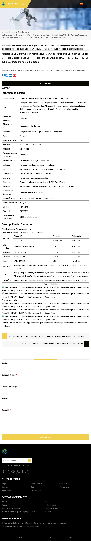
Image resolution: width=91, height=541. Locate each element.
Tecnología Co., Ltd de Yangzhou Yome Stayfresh (20, 526)
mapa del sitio (7, 490)
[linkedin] (8, 472)
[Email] (29, 460)
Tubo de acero (23, 32)
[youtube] (18, 472)
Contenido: (6, 410)
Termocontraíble (52, 508)
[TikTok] (27, 472)
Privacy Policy (36, 490)
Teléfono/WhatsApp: (10, 387)
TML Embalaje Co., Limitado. (56, 523)
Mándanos (47, 83)
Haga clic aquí (24, 466)
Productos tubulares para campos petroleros (18, 512)
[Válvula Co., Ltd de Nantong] (13, 452)
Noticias (5, 487)
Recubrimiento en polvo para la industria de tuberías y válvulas (48, 343)
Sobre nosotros (36, 484)
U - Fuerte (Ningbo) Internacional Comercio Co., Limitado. (23, 523)
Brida (47, 502)
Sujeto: (5, 398)
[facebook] (3, 472)
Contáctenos (64, 487)
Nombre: (5, 363)
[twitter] (13, 472)
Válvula (4, 502)
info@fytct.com (71, 538)
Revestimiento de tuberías (11, 508)
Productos (13, 32)
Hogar (6, 32)
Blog (32, 487)
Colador (48, 512)
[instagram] (22, 472)
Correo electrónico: (9, 375)
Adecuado (5, 505)
